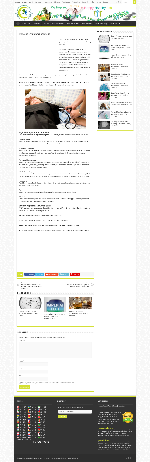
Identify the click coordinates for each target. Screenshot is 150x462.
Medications (76, 2)
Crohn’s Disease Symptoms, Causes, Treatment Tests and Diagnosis (31, 285)
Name (21, 361)
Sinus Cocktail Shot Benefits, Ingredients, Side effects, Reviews (120, 76)
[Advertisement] (38, 55)
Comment (22, 340)
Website (21, 375)
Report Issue (112, 406)
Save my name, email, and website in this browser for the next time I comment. (47, 383)
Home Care (26, 24)
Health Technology (101, 24)
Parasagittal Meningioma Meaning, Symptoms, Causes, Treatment (121, 124)
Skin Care (46, 24)
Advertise (121, 406)
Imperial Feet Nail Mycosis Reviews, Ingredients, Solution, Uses (54, 316)
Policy (92, 2)
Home (18, 23)
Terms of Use (102, 406)
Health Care (36, 24)
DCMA (102, 421)
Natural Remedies (58, 24)
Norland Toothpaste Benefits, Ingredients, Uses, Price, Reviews (121, 114)
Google (102, 423)
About (99, 2)
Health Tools (114, 24)
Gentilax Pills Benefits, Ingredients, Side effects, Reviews (119, 86)
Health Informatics (72, 24)
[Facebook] (118, 2)
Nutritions (38, 2)
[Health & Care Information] (24, 12)
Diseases (57, 2)
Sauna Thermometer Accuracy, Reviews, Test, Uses (28, 313)
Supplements (48, 2)
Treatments (66, 2)
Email (21, 368)
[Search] (134, 2)
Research (85, 2)
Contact (105, 2)
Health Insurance (86, 24)
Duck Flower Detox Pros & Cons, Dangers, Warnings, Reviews (120, 95)
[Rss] (116, 2)
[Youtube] (120, 2)
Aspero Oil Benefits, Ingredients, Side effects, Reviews (79, 313)
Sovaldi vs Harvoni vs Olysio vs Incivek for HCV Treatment (78, 284)
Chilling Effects (109, 421)
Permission (112, 416)
